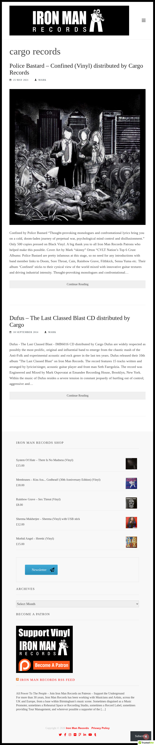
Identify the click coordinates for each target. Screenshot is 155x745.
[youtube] (90, 735)
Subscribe (141, 736)
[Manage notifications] (146, 737)
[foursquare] (80, 735)
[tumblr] (95, 735)
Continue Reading (77, 284)
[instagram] (70, 735)
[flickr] (75, 735)
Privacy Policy (100, 728)
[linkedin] (84, 735)
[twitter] (60, 735)
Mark (42, 80)
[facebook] (65, 735)
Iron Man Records (77, 728)
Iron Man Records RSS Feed (47, 680)
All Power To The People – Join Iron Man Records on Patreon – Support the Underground (70, 693)
